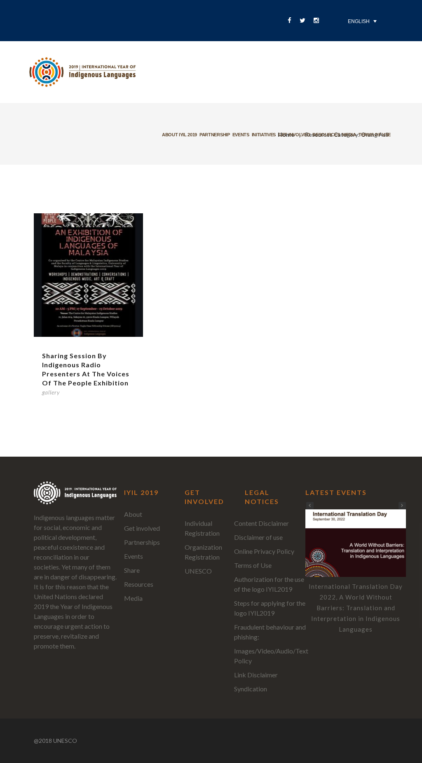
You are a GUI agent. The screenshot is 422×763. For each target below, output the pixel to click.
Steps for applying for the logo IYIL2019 (269, 608)
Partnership (214, 134)
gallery (51, 392)
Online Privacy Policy (264, 551)
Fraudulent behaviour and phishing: (270, 632)
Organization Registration (203, 552)
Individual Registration (202, 528)
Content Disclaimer (261, 523)
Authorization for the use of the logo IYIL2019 (269, 584)
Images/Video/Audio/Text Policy (271, 656)
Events (240, 134)
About (133, 514)
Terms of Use (253, 565)
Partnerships (142, 542)
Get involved (294, 134)
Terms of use (375, 134)
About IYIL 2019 (179, 134)
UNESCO (198, 571)
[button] (402, 505)
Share (132, 570)
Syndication (250, 689)
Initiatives (264, 134)
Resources (326, 134)
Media (349, 134)
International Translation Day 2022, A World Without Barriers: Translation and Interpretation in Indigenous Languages (356, 608)
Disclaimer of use (258, 537)
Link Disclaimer (256, 675)
